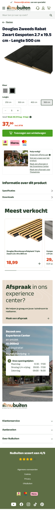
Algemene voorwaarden (27, 469)
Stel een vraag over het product (40, 159)
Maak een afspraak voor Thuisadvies (40, 171)
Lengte (5, 97)
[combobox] (27, 15)
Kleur (4, 85)
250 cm (8, 102)
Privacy (27, 479)
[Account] (43, 8)
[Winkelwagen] (49, 8)
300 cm (21, 102)
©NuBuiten (27, 483)
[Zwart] (12, 91)
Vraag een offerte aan (39, 155)
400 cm (34, 102)
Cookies (27, 474)
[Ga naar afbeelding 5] (30, 77)
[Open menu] (3, 8)
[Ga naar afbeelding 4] (28, 77)
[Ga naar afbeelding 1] (21, 77)
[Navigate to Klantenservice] (37, 8)
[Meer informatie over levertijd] (30, 117)
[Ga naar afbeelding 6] (32, 77)
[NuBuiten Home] (18, 8)
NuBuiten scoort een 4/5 (27, 453)
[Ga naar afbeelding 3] (25, 77)
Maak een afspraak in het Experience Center (39, 165)
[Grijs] (5, 91)
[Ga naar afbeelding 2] (23, 77)
